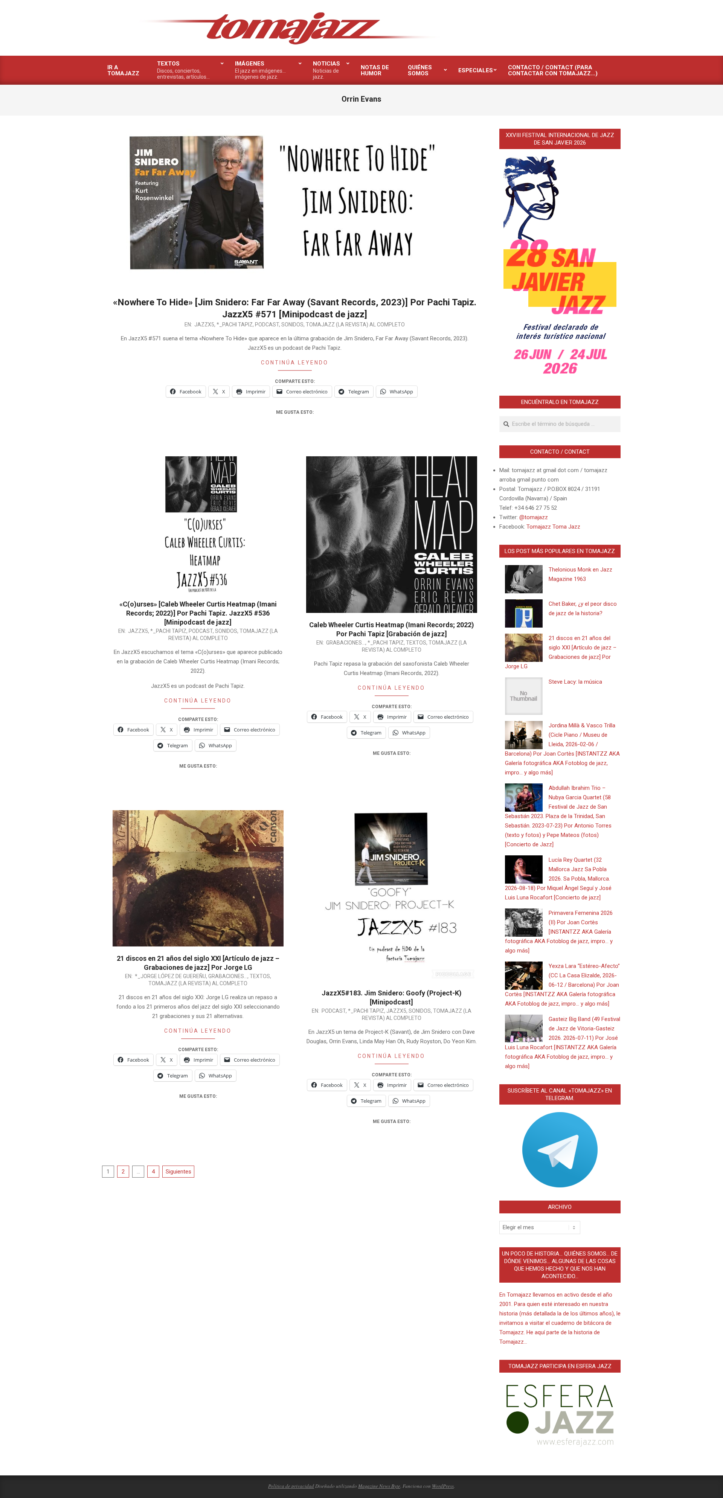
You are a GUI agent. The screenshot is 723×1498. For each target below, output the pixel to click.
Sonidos (292, 325)
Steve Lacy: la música (575, 681)
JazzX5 (204, 325)
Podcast (267, 325)
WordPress (443, 1486)
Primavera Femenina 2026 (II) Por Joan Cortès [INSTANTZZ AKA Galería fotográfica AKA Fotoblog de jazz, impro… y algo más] (559, 932)
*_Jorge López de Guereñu (170, 976)
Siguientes (178, 1171)
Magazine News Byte (379, 1486)
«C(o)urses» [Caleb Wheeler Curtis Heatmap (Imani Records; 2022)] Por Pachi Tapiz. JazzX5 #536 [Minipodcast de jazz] (198, 613)
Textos (416, 643)
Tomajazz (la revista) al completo (355, 325)
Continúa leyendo (294, 363)
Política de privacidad (291, 1486)
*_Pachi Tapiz (235, 325)
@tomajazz (533, 517)
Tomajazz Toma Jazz (553, 526)
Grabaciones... (345, 643)
